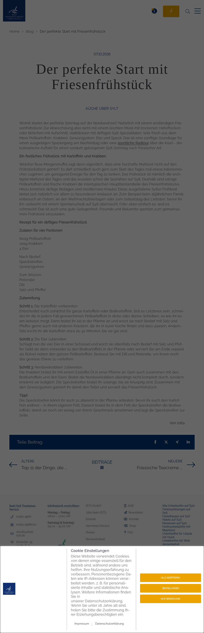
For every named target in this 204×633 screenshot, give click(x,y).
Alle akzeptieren (170, 578)
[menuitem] (83, 623)
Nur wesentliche (170, 599)
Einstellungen (170, 588)
